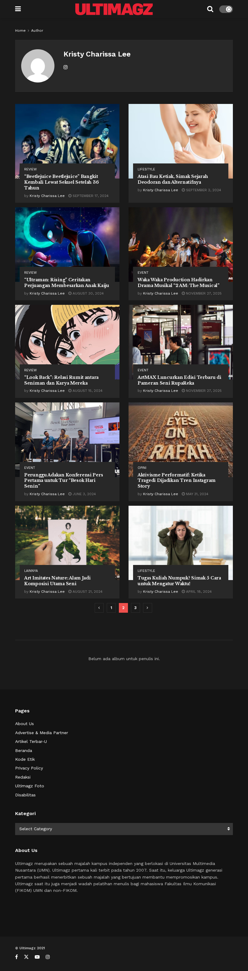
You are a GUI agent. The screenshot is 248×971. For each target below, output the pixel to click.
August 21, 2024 (87, 591)
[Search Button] (210, 9)
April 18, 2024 (198, 591)
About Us (24, 723)
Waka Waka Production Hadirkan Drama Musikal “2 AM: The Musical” (179, 282)
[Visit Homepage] (114, 9)
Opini (142, 467)
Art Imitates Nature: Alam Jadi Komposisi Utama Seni (57, 580)
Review (30, 169)
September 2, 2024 (203, 190)
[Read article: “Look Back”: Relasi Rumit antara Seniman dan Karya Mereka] (67, 342)
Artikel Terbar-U (31, 741)
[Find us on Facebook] (16, 956)
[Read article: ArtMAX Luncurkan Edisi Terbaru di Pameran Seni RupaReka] (181, 342)
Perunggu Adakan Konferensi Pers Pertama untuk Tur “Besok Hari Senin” (63, 480)
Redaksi (23, 777)
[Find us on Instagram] (48, 956)
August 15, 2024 (87, 391)
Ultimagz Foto (29, 785)
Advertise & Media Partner (41, 732)
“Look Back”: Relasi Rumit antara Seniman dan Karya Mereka (61, 380)
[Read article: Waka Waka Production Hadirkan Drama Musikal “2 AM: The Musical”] (181, 244)
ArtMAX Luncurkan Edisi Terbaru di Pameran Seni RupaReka (179, 380)
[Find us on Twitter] (26, 956)
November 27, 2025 (203, 293)
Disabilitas (25, 794)
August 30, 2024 (87, 293)
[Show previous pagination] (99, 608)
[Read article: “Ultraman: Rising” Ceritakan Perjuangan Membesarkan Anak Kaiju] (67, 244)
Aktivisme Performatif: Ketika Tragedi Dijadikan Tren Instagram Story (177, 480)
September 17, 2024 (90, 196)
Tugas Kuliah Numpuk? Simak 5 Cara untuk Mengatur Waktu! (179, 580)
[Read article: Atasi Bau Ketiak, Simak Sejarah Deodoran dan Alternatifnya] (181, 141)
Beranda (23, 750)
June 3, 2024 (83, 494)
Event (143, 272)
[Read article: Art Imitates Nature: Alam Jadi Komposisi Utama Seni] (67, 543)
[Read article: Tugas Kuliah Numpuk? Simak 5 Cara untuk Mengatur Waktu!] (181, 543)
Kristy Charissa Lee (47, 196)
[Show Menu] (18, 9)
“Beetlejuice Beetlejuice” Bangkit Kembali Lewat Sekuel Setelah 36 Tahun (61, 182)
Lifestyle (146, 169)
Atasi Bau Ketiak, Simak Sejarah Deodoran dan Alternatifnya (173, 179)
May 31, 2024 (196, 494)
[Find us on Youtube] (37, 956)
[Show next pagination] (147, 608)
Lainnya (31, 571)
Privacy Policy (29, 768)
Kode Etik (25, 759)
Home (20, 30)
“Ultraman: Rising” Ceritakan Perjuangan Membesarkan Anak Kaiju (66, 282)
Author (37, 30)
